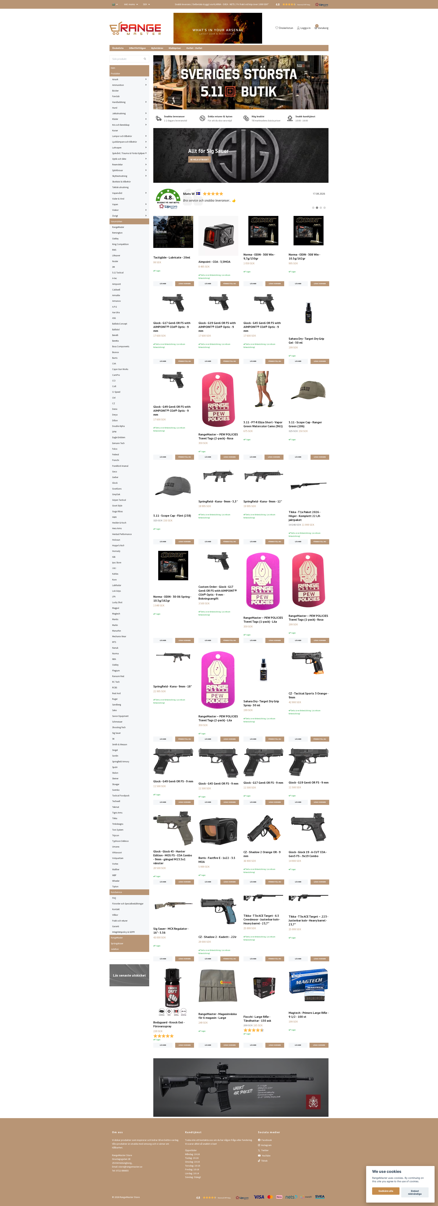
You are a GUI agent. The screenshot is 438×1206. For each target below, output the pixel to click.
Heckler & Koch (119, 522)
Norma (115, 653)
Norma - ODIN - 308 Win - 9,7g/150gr (259, 256)
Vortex (115, 863)
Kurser (115, 130)
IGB (113, 556)
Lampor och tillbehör (122, 136)
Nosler (115, 261)
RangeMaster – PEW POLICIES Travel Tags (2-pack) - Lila (218, 718)
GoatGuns (116, 488)
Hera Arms (117, 528)
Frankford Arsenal (120, 466)
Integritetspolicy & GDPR (123, 932)
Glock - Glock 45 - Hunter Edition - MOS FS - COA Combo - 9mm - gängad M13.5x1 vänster (172, 857)
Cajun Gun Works (120, 369)
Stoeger (115, 784)
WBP (114, 875)
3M (113, 267)
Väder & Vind (118, 198)
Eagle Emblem (118, 437)
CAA (114, 363)
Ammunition (118, 85)
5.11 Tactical (118, 272)
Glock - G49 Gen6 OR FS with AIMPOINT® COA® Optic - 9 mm (172, 410)
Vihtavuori (117, 852)
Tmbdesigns (117, 824)
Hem (113, 68)
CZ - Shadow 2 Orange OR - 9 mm (262, 854)
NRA (114, 659)
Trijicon (115, 835)
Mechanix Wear (119, 636)
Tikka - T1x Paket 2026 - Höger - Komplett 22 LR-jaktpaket (305, 516)
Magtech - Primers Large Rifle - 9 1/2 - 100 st (308, 1015)
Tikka (114, 818)
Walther (115, 869)
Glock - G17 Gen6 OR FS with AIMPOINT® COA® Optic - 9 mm (171, 327)
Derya (115, 414)
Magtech (116, 613)
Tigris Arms (117, 812)
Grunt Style (117, 505)
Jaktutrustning (119, 113)
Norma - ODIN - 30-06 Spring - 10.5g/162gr (172, 598)
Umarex (115, 846)
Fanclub (116, 96)
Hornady (116, 551)
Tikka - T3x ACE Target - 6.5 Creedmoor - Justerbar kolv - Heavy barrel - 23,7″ (261, 919)
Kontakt (116, 909)
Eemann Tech (118, 443)
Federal (115, 454)
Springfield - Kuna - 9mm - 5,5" (218, 501)
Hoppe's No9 (118, 545)
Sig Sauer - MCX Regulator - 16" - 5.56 (170, 931)
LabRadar (116, 585)
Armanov (116, 301)
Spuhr (115, 767)
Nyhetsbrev (157, 48)
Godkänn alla (385, 1191)
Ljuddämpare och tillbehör (124, 141)
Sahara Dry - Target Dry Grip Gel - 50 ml (306, 340)
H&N (114, 517)
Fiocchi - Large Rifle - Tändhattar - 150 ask (257, 1019)
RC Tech (116, 681)
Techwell (116, 801)
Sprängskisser (117, 943)
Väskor (115, 210)
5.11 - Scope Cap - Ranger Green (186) (305, 424)
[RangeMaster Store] (136, 28)
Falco (114, 448)
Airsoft (115, 79)
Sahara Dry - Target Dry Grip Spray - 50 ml (261, 703)
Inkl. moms (130, 4)
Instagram (266, 1145)
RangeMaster (118, 227)
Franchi (115, 460)
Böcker (115, 90)
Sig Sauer (116, 733)
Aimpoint (116, 284)
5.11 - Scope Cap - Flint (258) (172, 516)
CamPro (116, 375)
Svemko (116, 789)
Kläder (115, 119)
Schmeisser (117, 721)
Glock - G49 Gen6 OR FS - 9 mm (173, 781)
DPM (114, 431)
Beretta (115, 340)
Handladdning (118, 102)
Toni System (117, 829)
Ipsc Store (116, 562)
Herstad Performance (122, 534)
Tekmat (115, 807)
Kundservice (116, 892)
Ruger (115, 699)
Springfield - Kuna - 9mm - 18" (172, 686)
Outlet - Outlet (194, 48)
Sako (114, 710)
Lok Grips (116, 590)
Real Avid (116, 693)
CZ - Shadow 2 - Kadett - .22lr (217, 937)
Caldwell (116, 289)
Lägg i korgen (274, 457)
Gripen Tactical (119, 500)
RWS (114, 249)
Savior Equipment (120, 716)
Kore (114, 579)
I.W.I (114, 568)
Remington (117, 232)
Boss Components (120, 346)
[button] (235, 180)
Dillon (115, 420)
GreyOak (116, 494)
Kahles (115, 573)
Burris (114, 357)
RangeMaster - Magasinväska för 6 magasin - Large (217, 1016)
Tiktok (264, 1160)
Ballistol (116, 329)
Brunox (115, 352)
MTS (114, 642)
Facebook (266, 1140)
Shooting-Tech (119, 727)
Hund (114, 107)
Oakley (115, 238)
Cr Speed (116, 391)
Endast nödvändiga (415, 1192)
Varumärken (116, 221)
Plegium (116, 670)
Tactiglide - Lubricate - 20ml (171, 257)
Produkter (115, 73)
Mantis (115, 619)
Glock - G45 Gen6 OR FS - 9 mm (218, 783)
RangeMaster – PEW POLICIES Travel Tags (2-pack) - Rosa (218, 436)
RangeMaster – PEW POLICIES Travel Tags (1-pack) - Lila (263, 620)
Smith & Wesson (119, 744)
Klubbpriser (175, 48)
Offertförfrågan (137, 48)
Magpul (115, 608)
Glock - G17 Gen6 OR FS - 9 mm (263, 783)
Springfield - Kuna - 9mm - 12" (262, 501)
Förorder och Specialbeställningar (127, 903)
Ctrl (113, 397)
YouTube (265, 1155)
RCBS (114, 687)
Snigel (115, 750)
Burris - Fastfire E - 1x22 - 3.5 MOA (216, 860)
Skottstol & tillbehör (121, 181)
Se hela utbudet (181, 159)
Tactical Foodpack (120, 795)
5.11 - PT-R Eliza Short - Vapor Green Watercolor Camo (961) (263, 424)
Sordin (115, 755)
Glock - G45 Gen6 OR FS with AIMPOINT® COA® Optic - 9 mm (262, 327)
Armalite (116, 295)
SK (113, 738)
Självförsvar (117, 170)
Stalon (115, 772)
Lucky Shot (117, 602)
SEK (145, 4)
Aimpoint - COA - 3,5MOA (214, 262)
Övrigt (115, 215)
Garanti (115, 926)
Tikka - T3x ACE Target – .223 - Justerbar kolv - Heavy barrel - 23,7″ (308, 920)
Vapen (115, 204)
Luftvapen (116, 147)
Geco (114, 471)
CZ (113, 403)
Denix (114, 409)
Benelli (115, 335)
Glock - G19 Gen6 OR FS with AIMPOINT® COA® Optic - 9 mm (217, 327)
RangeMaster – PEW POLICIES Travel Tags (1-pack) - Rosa (308, 618)
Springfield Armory (120, 761)
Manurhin (116, 630)
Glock (115, 482)
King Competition (120, 244)
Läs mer (163, 284)
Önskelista (118, 48)
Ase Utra (116, 312)
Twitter (265, 1150)
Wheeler (115, 880)
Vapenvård (117, 193)
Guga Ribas (117, 511)
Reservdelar (117, 164)
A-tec (114, 278)
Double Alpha (118, 426)
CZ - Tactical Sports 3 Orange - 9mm (308, 695)
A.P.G (114, 306)
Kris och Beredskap (121, 124)
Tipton (115, 886)
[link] (241, 199)
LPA (113, 596)
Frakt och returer (119, 920)
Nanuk (115, 647)
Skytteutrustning (119, 176)
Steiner (115, 778)
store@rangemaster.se (130, 1166)
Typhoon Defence (120, 841)
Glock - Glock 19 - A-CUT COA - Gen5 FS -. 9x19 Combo (308, 854)
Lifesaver (116, 255)
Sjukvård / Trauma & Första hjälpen (128, 153)
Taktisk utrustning (120, 187)
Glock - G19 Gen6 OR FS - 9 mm (308, 782)
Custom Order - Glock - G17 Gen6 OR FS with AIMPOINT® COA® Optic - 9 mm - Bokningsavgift (217, 592)
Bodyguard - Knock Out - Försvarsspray (168, 1024)
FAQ (114, 898)
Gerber (115, 477)
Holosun (116, 539)
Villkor (115, 914)
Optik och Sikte (119, 158)
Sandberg (116, 704)
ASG (114, 318)
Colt (114, 386)
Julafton (115, 949)
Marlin (115, 625)
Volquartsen (117, 858)
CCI (113, 380)
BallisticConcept (119, 323)
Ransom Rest (118, 676)
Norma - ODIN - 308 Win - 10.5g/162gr (304, 256)
